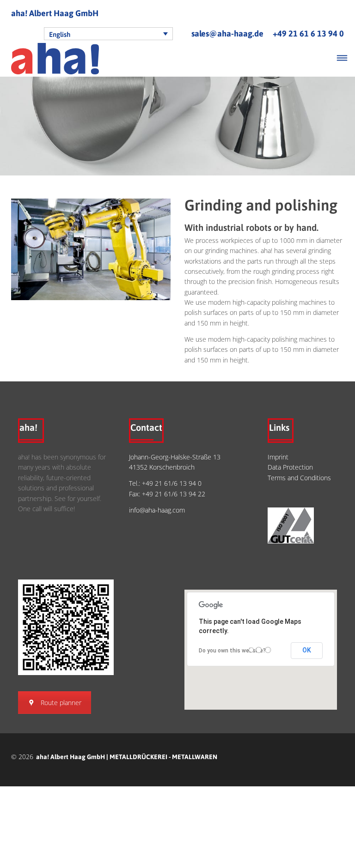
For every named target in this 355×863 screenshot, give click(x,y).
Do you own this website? (232, 650)
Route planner (61, 702)
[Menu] (342, 59)
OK (306, 650)
